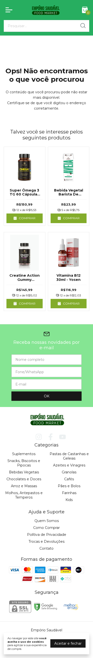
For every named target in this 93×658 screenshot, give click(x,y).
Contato (46, 548)
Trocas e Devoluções (46, 541)
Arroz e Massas (24, 486)
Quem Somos (46, 521)
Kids (69, 500)
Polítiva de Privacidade (46, 534)
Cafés (69, 479)
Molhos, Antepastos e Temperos (24, 495)
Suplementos (23, 454)
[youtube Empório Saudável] (62, 437)
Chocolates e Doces (23, 479)
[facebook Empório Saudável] (50, 437)
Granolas (69, 472)
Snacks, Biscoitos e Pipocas (23, 463)
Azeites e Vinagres (69, 465)
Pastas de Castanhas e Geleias (69, 456)
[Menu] (10, 10)
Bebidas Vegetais (24, 472)
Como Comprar (46, 527)
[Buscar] (82, 25)
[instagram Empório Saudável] (38, 437)
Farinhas (69, 493)
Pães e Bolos (69, 486)
